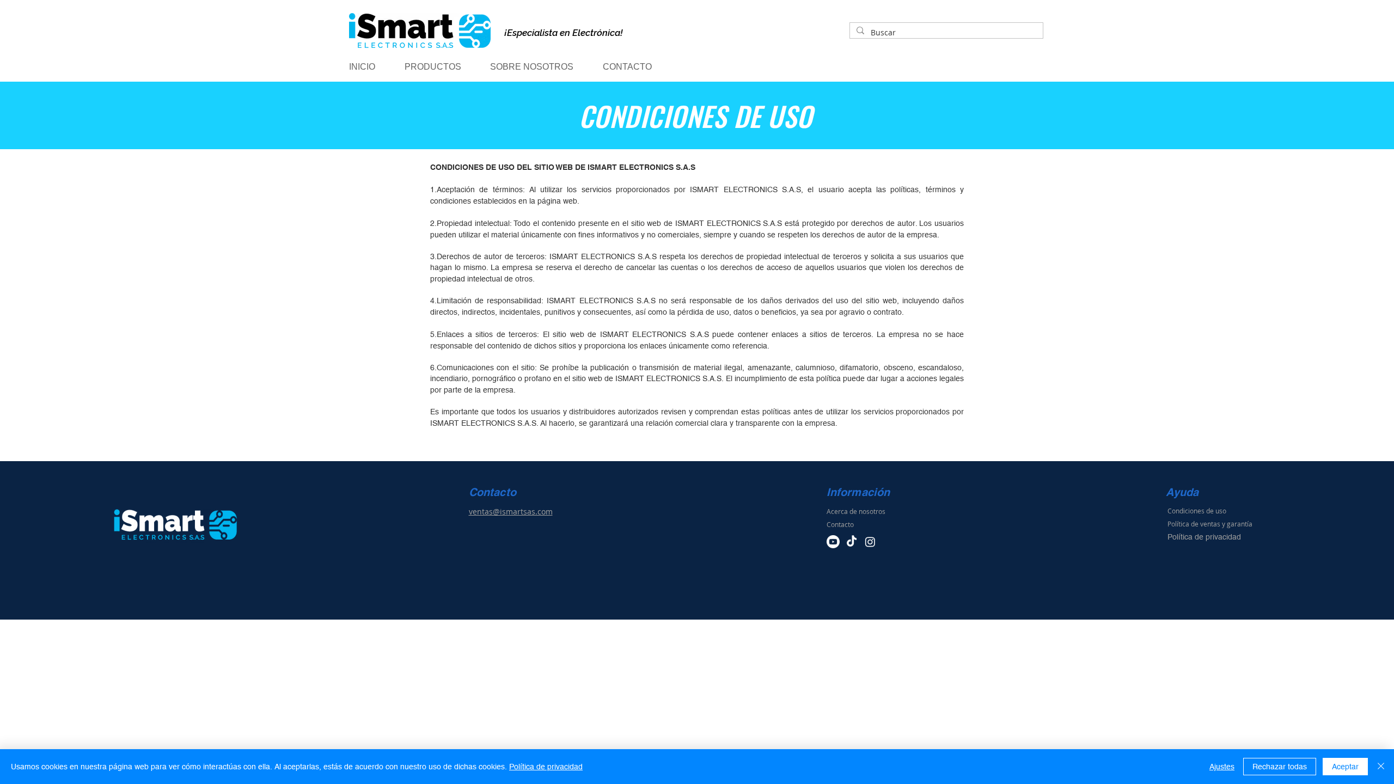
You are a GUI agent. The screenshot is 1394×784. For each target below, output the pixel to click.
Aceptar (1345, 766)
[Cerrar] (1380, 766)
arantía (1241, 523)
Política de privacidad (546, 766)
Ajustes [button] (1221, 766)
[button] (442, 67)
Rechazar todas (1279, 766)
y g (1226, 523)
